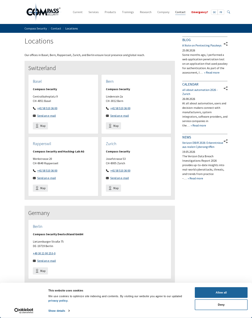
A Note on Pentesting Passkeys (202, 45)
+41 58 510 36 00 (47, 108)
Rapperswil (42, 143)
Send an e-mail (46, 115)
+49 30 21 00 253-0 (44, 253)
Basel (37, 81)
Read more (212, 72)
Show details (56, 310)
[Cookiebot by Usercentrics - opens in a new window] (24, 311)
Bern (110, 81)
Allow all (221, 292)
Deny (221, 304)
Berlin (37, 226)
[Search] (228, 12)
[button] (225, 88)
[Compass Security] (44, 12)
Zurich (111, 143)
